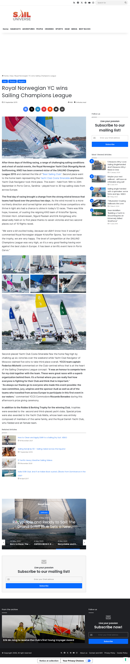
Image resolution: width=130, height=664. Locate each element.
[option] (44, 524)
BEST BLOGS (84, 29)
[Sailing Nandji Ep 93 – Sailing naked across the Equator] (9, 451)
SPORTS (59, 29)
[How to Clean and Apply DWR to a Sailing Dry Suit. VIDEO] (9, 440)
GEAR (67, 29)
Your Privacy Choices (73, 660)
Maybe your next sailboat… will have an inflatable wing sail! (117, 179)
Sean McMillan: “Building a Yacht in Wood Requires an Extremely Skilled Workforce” (116, 215)
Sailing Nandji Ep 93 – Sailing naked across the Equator (42, 449)
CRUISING (49, 29)
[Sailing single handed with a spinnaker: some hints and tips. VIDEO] (99, 192)
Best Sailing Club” (52, 174)
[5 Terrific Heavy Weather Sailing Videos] (9, 463)
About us (83, 653)
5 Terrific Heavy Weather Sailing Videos (35, 460)
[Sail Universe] (21, 15)
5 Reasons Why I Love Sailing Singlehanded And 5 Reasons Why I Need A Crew (117, 166)
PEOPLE (39, 29)
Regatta (22, 81)
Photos (12, 81)
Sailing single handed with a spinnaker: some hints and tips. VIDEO (118, 191)
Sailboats (44, 512)
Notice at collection (49, 660)
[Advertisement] (65, 53)
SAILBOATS (15, 29)
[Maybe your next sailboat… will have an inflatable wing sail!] (99, 178)
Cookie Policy (122, 653)
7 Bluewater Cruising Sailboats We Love (117, 202)
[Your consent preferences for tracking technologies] (125, 659)
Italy (11, 76)
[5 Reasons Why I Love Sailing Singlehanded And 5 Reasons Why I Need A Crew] (99, 165)
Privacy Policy (109, 653)
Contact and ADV (96, 653)
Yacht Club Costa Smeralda (55, 178)
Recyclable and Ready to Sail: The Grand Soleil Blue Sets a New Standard (44, 526)
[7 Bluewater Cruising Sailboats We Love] (99, 203)
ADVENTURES (28, 29)
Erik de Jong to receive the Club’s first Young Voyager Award (38, 640)
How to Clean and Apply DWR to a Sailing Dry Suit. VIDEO (42, 437)
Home (6, 29)
